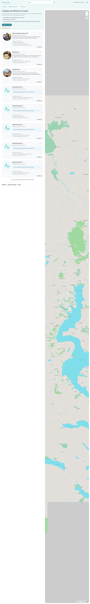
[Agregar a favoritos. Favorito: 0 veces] (40, 87)
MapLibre (78, 601)
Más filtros (23, 6)
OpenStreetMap (84, 601)
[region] (67, 306)
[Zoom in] (87, 12)
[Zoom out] (87, 14)
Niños (5, 6)
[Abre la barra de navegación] (87, 2)
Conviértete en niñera (78, 2)
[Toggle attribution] (87, 601)
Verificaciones (14, 6)
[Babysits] (6, 2)
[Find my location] (87, 18)
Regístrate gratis (7, 24)
